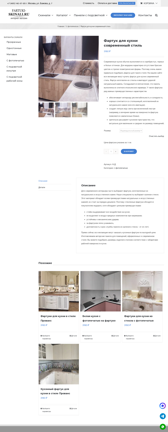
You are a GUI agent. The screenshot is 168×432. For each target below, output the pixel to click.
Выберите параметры (46, 337)
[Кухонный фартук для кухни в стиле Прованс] (59, 364)
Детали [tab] (41, 187)
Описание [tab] (42, 181)
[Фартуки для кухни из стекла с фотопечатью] (142, 291)
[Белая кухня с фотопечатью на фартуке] (100, 291)
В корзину (129, 151)
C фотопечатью (121, 168)
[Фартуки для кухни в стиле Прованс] (59, 291)
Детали (74, 336)
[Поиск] (156, 15)
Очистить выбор (156, 136)
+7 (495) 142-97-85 (16, 3)
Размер (107, 130)
